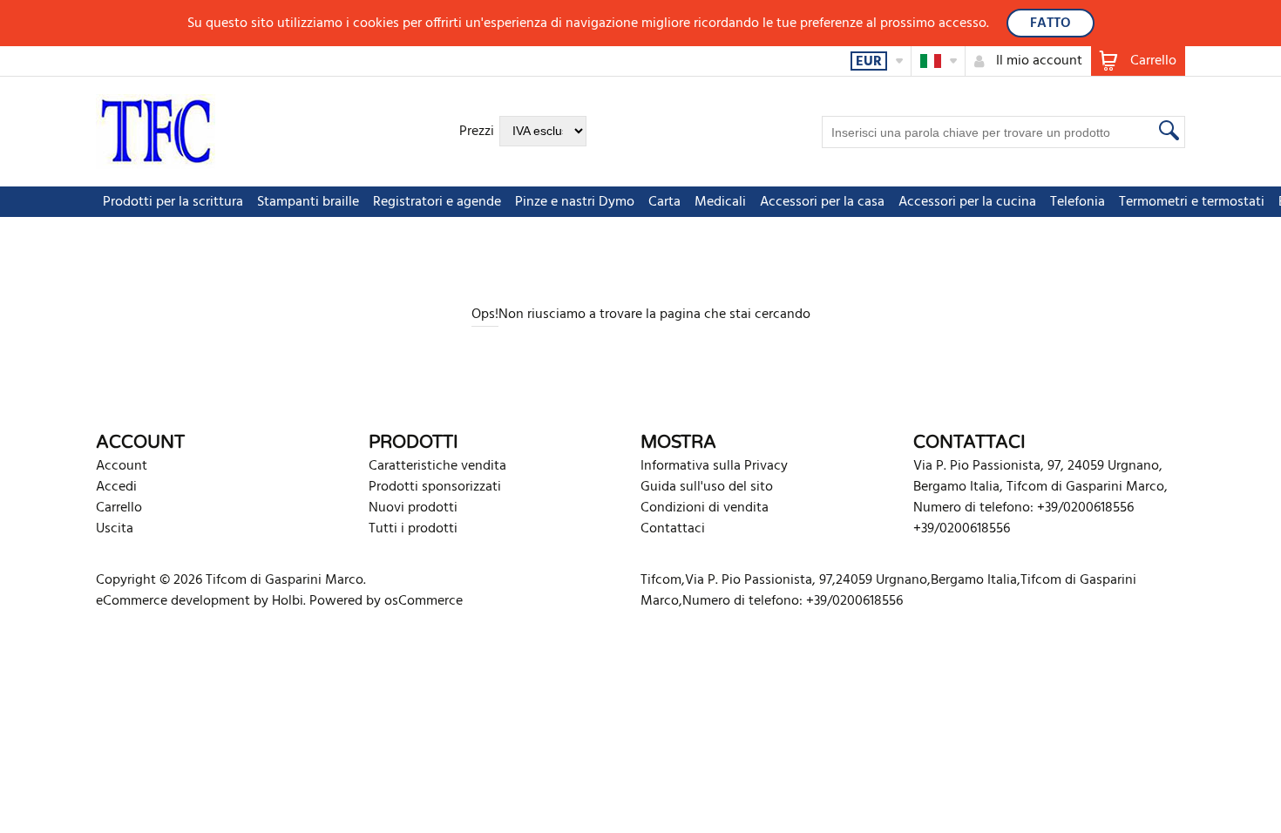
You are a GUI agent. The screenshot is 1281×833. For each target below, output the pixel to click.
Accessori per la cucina (967, 202)
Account (121, 466)
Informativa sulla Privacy (714, 466)
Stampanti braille (308, 202)
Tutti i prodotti (413, 529)
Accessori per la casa (822, 202)
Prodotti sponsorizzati (435, 487)
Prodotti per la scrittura (173, 202)
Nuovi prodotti (413, 508)
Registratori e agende (437, 202)
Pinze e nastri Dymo (574, 202)
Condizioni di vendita (704, 508)
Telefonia (1077, 202)
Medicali (720, 202)
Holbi (287, 601)
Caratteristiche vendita (437, 466)
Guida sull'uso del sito (706, 487)
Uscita (114, 529)
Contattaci (672, 529)
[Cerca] (1167, 130)
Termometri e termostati (1191, 202)
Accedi (116, 487)
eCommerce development (173, 601)
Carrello (119, 508)
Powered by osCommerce (386, 601)
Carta (664, 202)
